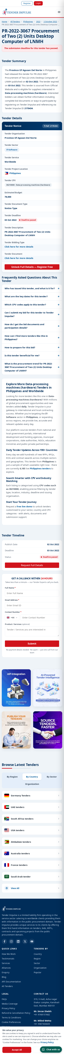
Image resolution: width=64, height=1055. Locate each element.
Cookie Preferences (11, 1022)
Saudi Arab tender (21, 876)
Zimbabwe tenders (21, 841)
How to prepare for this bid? (20, 347)
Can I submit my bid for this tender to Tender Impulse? (29, 314)
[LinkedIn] (18, 941)
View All (15, 888)
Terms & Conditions (11, 1017)
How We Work (8, 954)
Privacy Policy (47, 1042)
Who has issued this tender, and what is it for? (30, 288)
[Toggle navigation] (59, 12)
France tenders (19, 864)
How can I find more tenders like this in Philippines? (26, 337)
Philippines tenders (40, 468)
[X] (25, 941)
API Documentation (11, 981)
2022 (38, 21)
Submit (32, 643)
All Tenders (15, 21)
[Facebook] (4, 941)
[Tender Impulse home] (17, 12)
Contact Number (13, 612)
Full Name (10, 588)
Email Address (12, 600)
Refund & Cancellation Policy (16, 1012)
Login (38, 3)
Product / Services (17, 624)
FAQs (4, 999)
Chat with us (53, 1049)
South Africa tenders (22, 818)
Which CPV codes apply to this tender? (25, 304)
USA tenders (17, 830)
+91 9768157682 (42, 1014)
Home (4, 21)
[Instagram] (11, 941)
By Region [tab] (12, 776)
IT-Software (11, 149)
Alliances (6, 967)
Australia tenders (20, 853)
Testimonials (8, 958)
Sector (37, 963)
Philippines (28, 21)
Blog (4, 977)
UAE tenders (17, 807)
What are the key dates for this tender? (26, 296)
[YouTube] (32, 941)
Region (37, 958)
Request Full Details (32, 565)
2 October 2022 (50, 21)
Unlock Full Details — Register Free (32, 267)
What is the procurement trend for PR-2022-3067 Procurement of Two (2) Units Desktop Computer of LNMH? (28, 367)
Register (27, 3)
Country (38, 954)
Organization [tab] (32, 784)
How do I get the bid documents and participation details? (24, 326)
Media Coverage (10, 1003)
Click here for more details (19, 246)
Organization (40, 967)
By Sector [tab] (52, 776)
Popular (37, 972)
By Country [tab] (32, 776)
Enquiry (5, 972)
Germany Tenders (20, 795)
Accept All (17, 1049)
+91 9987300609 (42, 1023)
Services (6, 963)
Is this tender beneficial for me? (22, 355)
